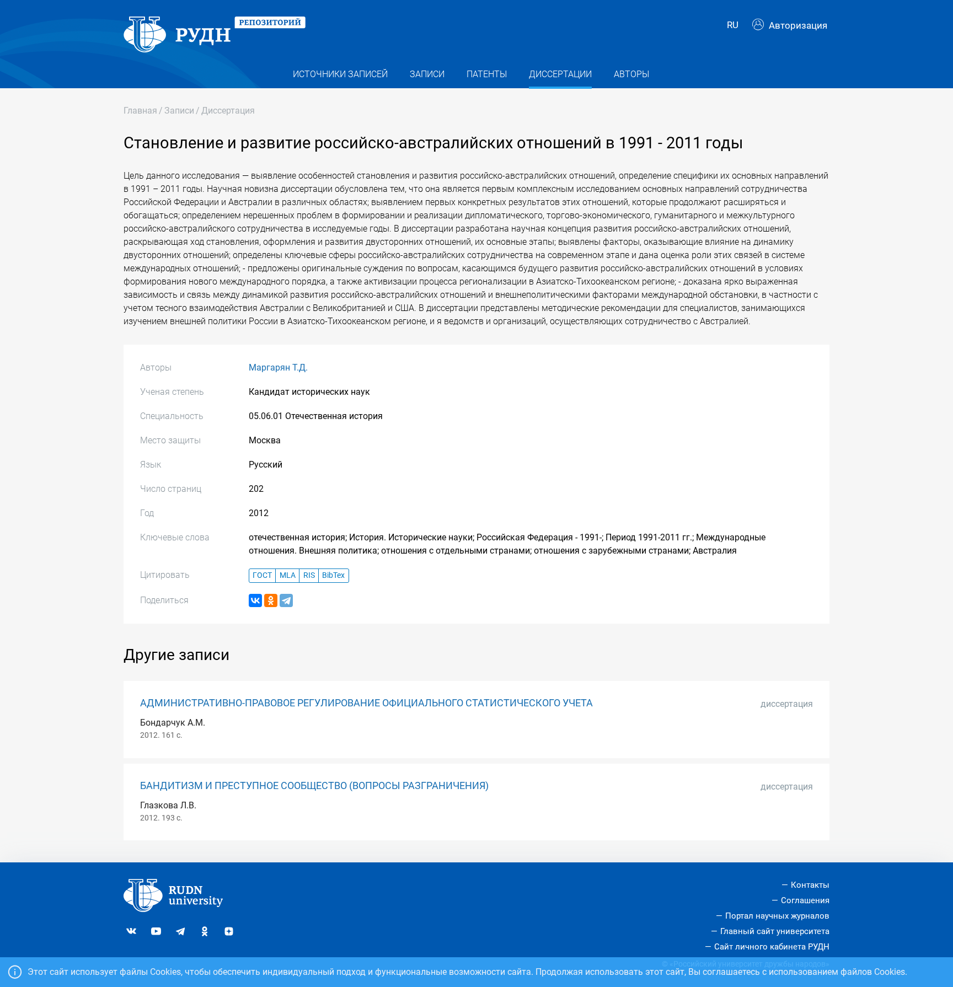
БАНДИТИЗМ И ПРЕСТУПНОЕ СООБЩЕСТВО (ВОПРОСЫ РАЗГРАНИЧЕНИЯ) (314, 785)
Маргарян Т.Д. (278, 367)
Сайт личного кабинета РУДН (771, 947)
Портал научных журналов (777, 916)
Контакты (810, 885)
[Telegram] (286, 600)
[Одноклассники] (270, 600)
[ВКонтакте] (255, 600)
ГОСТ (262, 575)
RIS (309, 575)
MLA (288, 575)
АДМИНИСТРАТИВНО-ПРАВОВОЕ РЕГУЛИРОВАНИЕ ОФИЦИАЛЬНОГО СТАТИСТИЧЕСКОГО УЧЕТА (366, 703)
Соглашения (805, 900)
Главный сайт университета (774, 931)
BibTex (333, 575)
